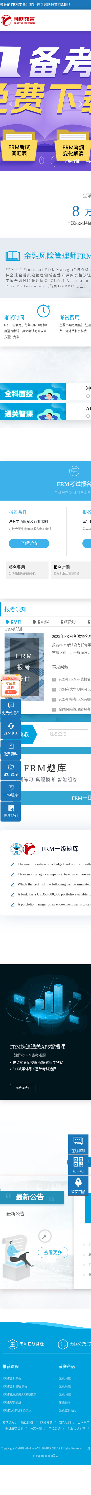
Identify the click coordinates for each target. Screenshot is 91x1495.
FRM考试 (46, 1422)
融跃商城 (65, 1386)
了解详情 (29, 543)
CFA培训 (65, 1422)
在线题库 (65, 1402)
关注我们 (11, 816)
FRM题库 (11, 795)
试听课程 (11, 774)
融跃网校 (65, 1378)
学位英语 (55, 1428)
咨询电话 (11, 733)
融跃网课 (65, 1394)
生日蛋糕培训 (14, 1428)
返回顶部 (78, 1192)
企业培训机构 (76, 1428)
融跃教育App (67, 1410)
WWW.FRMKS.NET (45, 1448)
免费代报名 (10, 713)
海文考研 (36, 1428)
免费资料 (11, 754)
